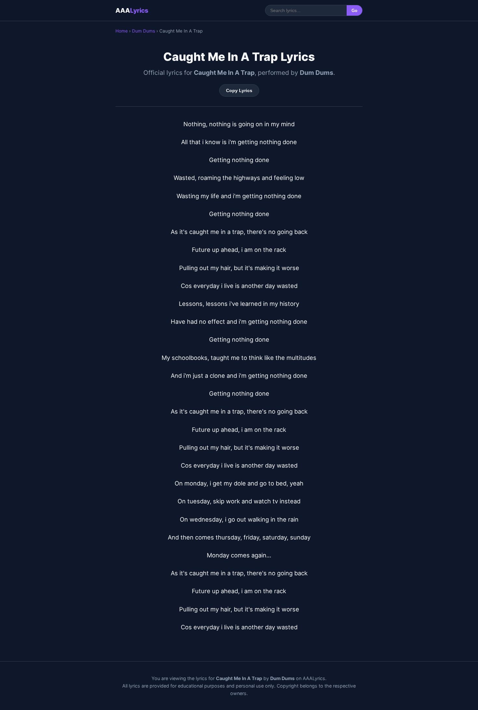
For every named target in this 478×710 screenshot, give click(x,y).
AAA (131, 10)
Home (121, 31)
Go (354, 10)
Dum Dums (143, 31)
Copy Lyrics (239, 90)
